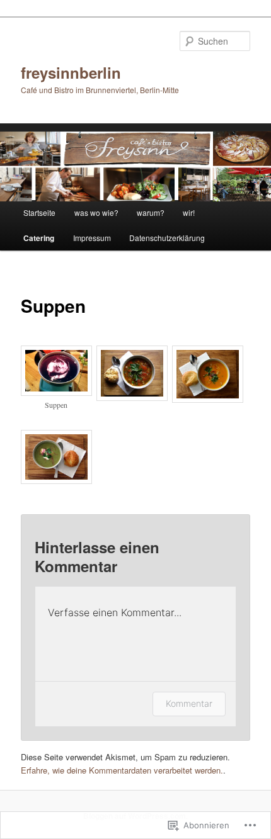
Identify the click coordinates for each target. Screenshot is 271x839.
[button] (58, 385)
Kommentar (189, 703)
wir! (189, 212)
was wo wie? (96, 212)
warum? (150, 212)
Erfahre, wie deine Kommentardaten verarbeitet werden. (122, 770)
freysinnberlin (71, 72)
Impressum (92, 237)
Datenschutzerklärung (167, 237)
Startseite (39, 212)
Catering (38, 238)
